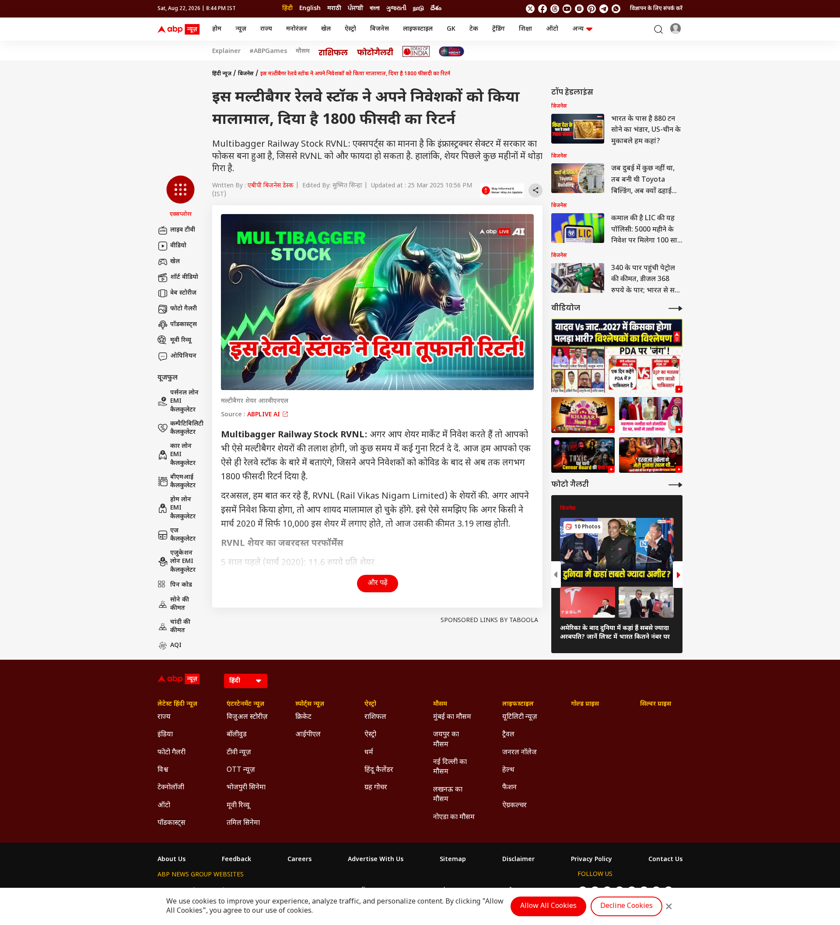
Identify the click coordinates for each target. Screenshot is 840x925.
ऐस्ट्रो (350, 29)
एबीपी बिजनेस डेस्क (271, 186)
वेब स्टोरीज (183, 293)
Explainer (226, 52)
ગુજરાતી (396, 8)
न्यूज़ (240, 29)
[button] (180, 197)
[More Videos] (675, 308)
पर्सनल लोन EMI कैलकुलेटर (184, 401)
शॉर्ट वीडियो (184, 277)
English (310, 8)
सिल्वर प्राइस (655, 704)
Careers (299, 860)
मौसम (303, 52)
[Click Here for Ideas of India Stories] (416, 51)
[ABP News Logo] (180, 29)
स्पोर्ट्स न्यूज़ (309, 704)
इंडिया (165, 734)
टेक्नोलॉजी (171, 787)
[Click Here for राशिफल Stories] (333, 52)
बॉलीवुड (237, 734)
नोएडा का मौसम (454, 817)
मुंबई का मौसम (452, 717)
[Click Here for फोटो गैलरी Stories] (375, 51)
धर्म (368, 752)
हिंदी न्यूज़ (221, 73)
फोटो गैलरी (183, 309)
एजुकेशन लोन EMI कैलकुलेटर (183, 561)
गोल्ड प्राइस (585, 704)
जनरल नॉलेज (519, 752)
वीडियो (178, 246)
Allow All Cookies (548, 906)
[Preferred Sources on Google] (502, 190)
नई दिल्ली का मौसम (450, 767)
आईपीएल (308, 734)
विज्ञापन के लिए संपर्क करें (656, 8)
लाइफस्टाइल (418, 29)
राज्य (266, 29)
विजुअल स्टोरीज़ (247, 717)
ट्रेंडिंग (498, 29)
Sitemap (453, 860)
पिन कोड (181, 585)
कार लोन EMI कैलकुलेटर (183, 455)
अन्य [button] (578, 29)
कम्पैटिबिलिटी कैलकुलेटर (186, 428)
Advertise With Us (375, 860)
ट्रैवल (508, 734)
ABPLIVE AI (264, 415)
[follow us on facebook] (542, 9)
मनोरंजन (296, 29)
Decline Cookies (626, 906)
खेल (326, 29)
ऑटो (552, 29)
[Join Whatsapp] (616, 9)
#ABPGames (268, 52)
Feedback (236, 860)
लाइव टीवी (182, 230)
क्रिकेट (303, 717)
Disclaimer (518, 860)
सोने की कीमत (179, 604)
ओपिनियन (183, 356)
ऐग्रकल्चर (514, 805)
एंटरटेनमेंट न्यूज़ (245, 704)
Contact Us (665, 860)
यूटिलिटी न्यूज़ (519, 717)
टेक (473, 29)
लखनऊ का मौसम (447, 794)
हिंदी (287, 8)
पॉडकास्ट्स (183, 324)
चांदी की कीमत (180, 626)
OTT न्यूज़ (241, 770)
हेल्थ (508, 770)
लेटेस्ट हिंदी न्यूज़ (177, 704)
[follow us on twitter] (530, 9)
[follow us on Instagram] (579, 9)
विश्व (163, 770)
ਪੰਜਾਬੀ (355, 8)
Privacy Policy (591, 860)
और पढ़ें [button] (378, 583)
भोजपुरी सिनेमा (246, 787)
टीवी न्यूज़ (239, 752)
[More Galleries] (675, 485)
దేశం (435, 8)
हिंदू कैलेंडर (378, 770)
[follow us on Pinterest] (591, 9)
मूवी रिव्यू (180, 340)
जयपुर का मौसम (446, 739)
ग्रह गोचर (375, 787)
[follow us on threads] (555, 9)
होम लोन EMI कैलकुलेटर (183, 508)
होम (216, 29)
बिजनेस (379, 29)
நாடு (418, 8)
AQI (176, 645)
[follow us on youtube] (567, 9)
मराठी (334, 8)
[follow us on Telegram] (603, 9)
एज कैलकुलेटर (183, 535)
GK (451, 29)
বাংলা (375, 8)
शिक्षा (525, 29)
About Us (172, 860)
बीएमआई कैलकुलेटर (183, 481)
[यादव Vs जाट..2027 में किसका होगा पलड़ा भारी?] (616, 356)
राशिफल (375, 717)
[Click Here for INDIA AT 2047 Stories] (451, 51)
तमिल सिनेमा (243, 823)
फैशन (509, 787)
